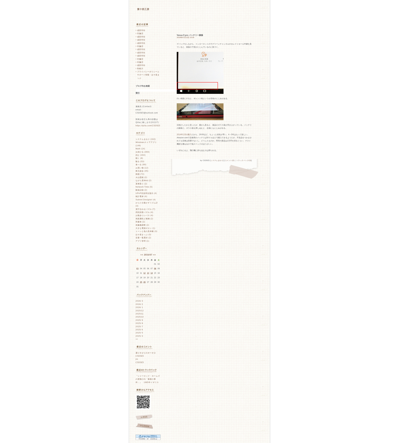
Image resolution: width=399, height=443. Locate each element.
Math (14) (140, 149)
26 (144, 282)
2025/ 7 (139, 326)
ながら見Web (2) (143, 180)
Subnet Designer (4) (146, 200)
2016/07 (148, 255)
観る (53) (140, 161)
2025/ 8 (139, 323)
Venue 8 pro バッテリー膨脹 (190, 35)
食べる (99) (141, 165)
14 (152, 273)
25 (141, 282)
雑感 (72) (140, 174)
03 (137, 268)
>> (154, 255)
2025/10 (140, 317)
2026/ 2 (139, 304)
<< (141, 255)
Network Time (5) (144, 187)
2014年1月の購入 (184, 134)
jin (137, 359)
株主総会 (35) (142, 171)
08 (155, 268)
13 (148, 273)
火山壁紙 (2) (141, 177)
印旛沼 (140, 33)
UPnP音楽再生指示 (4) (146, 193)
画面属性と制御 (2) (144, 219)
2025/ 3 (139, 336)
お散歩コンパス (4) (144, 215)
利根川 (140, 68)
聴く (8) (139, 158)
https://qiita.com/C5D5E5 (148, 126)
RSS (144, 417)
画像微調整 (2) (142, 225)
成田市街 (141, 30)
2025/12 (140, 311)
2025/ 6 (139, 330)
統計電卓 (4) (141, 196)
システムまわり (217, 160)
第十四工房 (143, 9)
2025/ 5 (139, 333)
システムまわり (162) (146, 139)
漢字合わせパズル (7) (145, 209)
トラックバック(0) (243, 160)
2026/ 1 (139, 307)
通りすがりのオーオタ (146, 353)
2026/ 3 (139, 301)
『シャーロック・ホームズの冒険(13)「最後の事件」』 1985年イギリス (148, 379)
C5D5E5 (140, 356)
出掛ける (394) (143, 152)
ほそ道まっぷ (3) (143, 235)
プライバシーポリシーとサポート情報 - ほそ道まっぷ (148, 75)
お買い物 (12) (142, 168)
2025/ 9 (139, 320)
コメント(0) (230, 160)
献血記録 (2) (141, 190)
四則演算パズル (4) (144, 212)
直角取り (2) (141, 184)
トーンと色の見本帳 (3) (146, 231)
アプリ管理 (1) (142, 241)
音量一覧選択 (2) (143, 238)
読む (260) (141, 155)
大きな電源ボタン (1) (145, 228)
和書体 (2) (140, 222)
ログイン (144, 426)
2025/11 (140, 314)
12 (144, 273)
